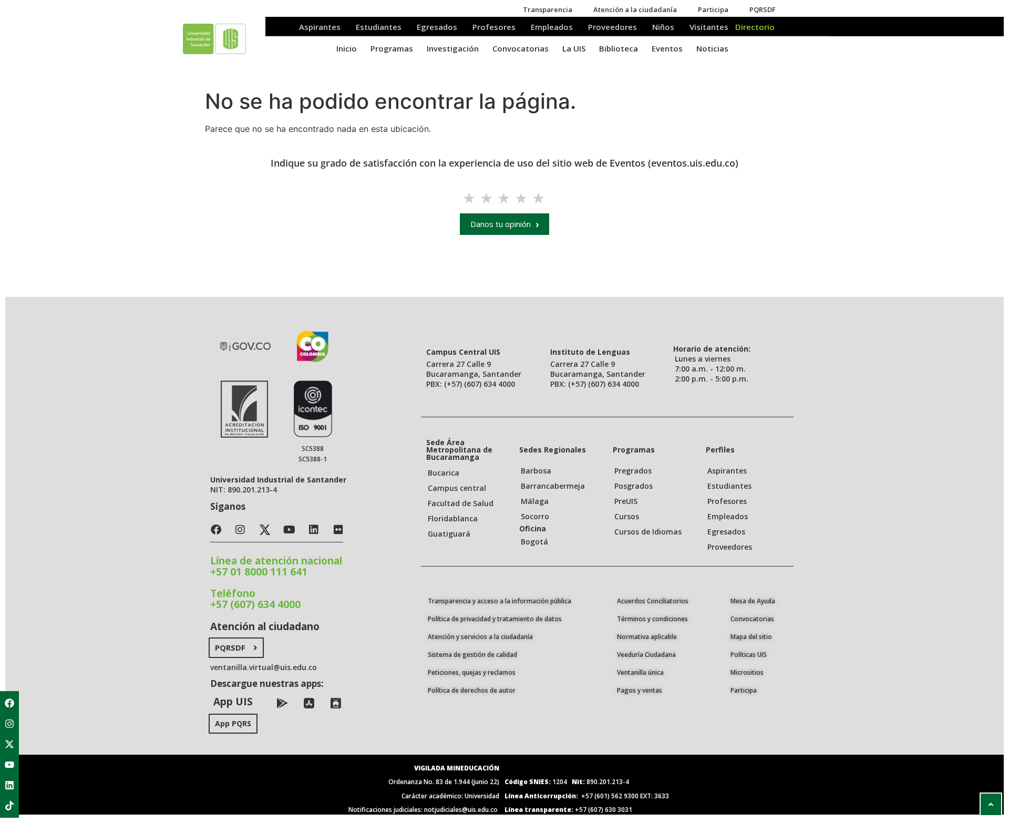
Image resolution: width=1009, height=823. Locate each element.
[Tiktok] (9, 805)
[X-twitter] (9, 744)
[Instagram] (9, 723)
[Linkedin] (9, 785)
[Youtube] (9, 764)
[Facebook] (9, 703)
